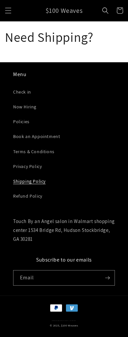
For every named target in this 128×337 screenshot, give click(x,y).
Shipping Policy (29, 181)
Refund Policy (27, 196)
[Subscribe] (107, 278)
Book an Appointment (36, 136)
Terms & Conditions (33, 151)
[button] (8, 10)
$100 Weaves (69, 325)
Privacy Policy (27, 166)
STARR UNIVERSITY (70, 320)
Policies (21, 122)
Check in (22, 92)
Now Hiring (24, 107)
